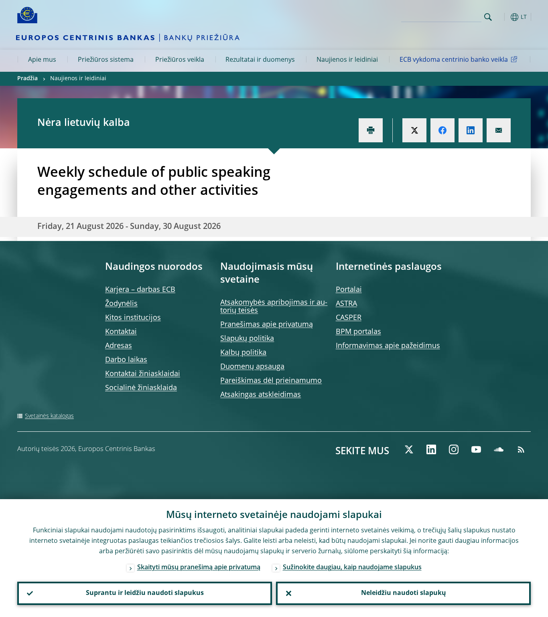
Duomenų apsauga (252, 366)
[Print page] (371, 130)
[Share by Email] (499, 130)
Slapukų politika (247, 338)
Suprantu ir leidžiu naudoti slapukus (145, 593)
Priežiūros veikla (179, 60)
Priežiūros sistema (106, 60)
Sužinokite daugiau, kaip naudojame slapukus (352, 567)
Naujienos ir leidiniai (347, 60)
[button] (503, 17)
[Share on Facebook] (442, 130)
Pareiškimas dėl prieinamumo (271, 380)
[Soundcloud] (498, 449)
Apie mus (42, 60)
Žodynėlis (121, 303)
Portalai (349, 289)
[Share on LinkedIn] (471, 130)
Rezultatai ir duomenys (260, 60)
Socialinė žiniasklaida (141, 388)
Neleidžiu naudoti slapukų (403, 593)
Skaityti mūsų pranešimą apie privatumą (198, 567)
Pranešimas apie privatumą (266, 324)
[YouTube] (476, 449)
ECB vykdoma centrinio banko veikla (454, 60)
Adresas (118, 346)
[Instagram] (453, 449)
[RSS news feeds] (521, 449)
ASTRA (346, 303)
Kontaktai (121, 332)
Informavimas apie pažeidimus (388, 346)
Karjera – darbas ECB (140, 289)
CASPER (348, 318)
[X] (408, 449)
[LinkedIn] (431, 449)
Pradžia (27, 78)
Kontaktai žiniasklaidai (142, 374)
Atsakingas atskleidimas (260, 395)
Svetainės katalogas (49, 416)
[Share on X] (414, 130)
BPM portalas (358, 332)
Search (488, 17)
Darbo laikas (126, 360)
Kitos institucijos (133, 318)
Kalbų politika (243, 352)
